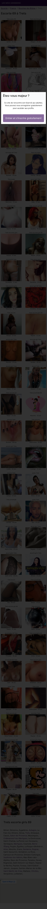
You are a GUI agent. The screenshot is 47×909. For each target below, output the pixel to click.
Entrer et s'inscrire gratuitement (23, 118)
